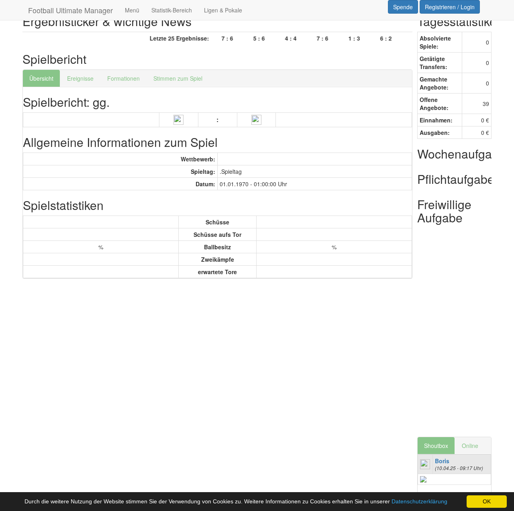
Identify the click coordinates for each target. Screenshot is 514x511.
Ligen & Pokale (223, 10)
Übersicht (41, 78)
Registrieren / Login (450, 7)
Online (470, 446)
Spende (403, 7)
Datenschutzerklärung (419, 501)
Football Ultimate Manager (70, 10)
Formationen (123, 78)
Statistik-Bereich (171, 10)
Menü (132, 10)
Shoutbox (436, 446)
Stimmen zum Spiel (177, 78)
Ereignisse (80, 78)
